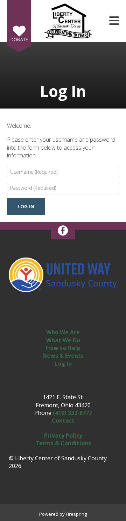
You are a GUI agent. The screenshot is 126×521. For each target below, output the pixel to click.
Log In (63, 363)
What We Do (63, 340)
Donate (19, 40)
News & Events (63, 355)
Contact (63, 420)
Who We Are (63, 332)
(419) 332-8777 (72, 413)
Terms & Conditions (63, 443)
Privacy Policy (63, 435)
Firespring (76, 514)
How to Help (63, 348)
